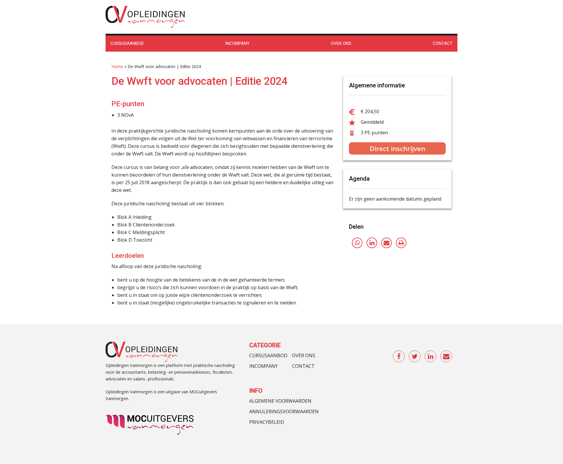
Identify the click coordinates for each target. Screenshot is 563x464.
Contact (303, 366)
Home (117, 66)
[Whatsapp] (357, 243)
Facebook (399, 357)
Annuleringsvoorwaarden (284, 411)
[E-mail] (386, 243)
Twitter (415, 357)
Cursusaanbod (268, 355)
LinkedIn (431, 357)
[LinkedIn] (372, 243)
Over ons (303, 355)
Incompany (263, 366)
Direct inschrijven (397, 148)
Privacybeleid (266, 422)
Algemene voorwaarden (280, 401)
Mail (446, 357)
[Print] (401, 243)
